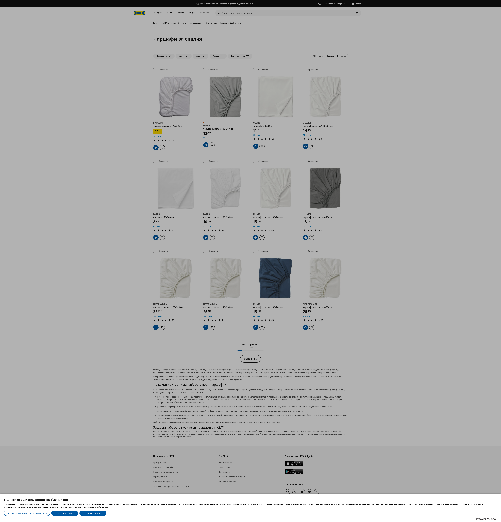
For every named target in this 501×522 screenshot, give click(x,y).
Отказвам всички (65, 513)
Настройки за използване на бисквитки (25, 513)
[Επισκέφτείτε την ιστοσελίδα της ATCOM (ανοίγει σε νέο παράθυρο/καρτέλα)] (486, 519)
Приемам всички (93, 513)
